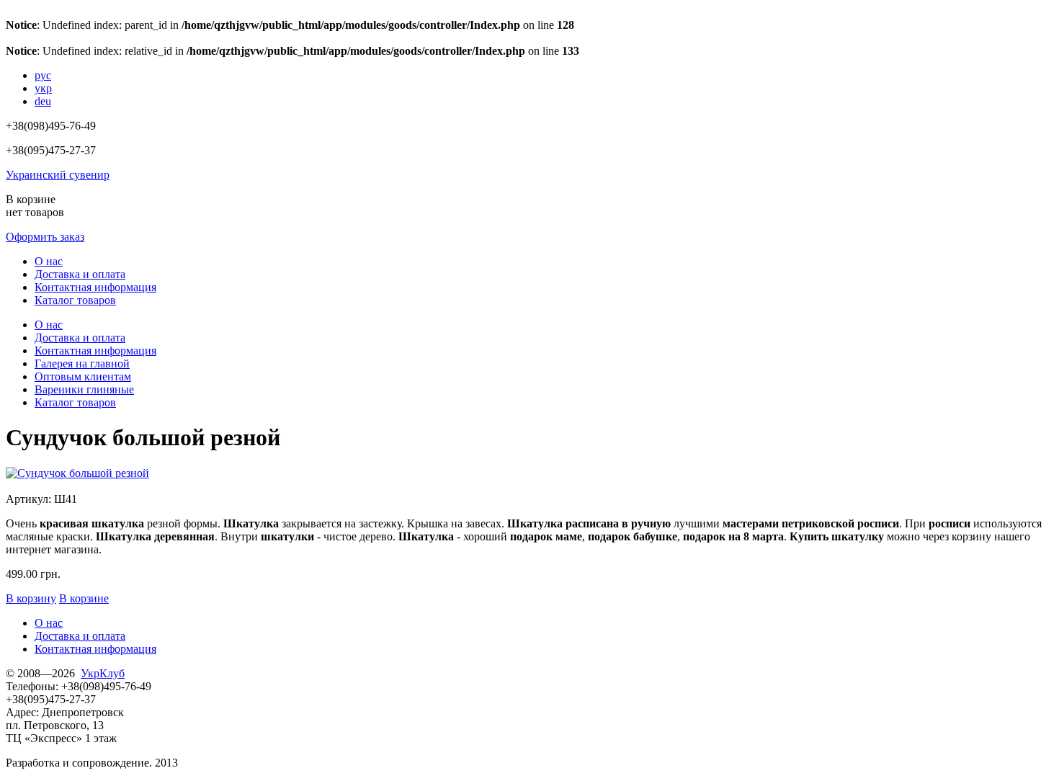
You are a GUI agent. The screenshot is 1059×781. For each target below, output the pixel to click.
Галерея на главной (82, 363)
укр (43, 88)
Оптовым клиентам (83, 376)
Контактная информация (95, 287)
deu (43, 101)
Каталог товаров (75, 300)
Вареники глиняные (84, 389)
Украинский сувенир (58, 175)
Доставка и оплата (80, 274)
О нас (49, 261)
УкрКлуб (103, 673)
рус (43, 75)
